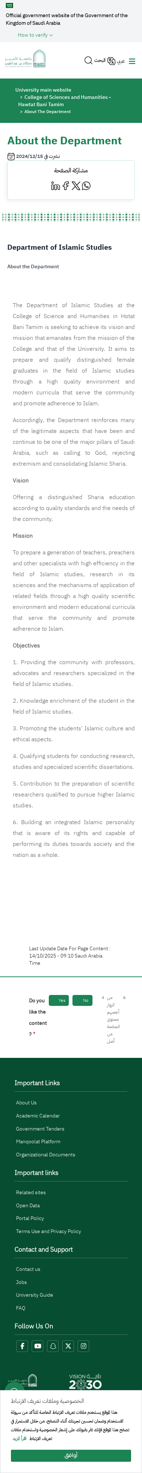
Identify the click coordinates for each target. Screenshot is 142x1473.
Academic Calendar (38, 1116)
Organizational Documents (45, 1155)
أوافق (71, 1455)
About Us (26, 1103)
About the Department (33, 266)
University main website (43, 90)
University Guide (34, 1295)
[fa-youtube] (37, 1346)
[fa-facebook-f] (22, 1346)
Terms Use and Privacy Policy (48, 1231)
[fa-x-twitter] (68, 1346)
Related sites (31, 1192)
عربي (121, 60)
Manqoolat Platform (38, 1141)
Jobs (21, 1282)
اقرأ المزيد (20, 1439)
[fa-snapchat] (53, 1346)
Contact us (28, 1269)
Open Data (28, 1205)
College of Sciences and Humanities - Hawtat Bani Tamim (64, 100)
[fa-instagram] (83, 1346)
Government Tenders (40, 1129)
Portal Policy (30, 1218)
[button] (77, 35)
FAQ (20, 1308)
